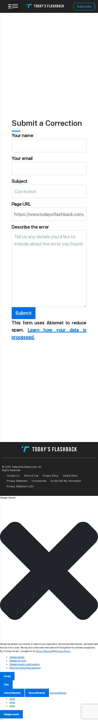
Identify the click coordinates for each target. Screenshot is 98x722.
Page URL (21, 204)
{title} (12, 698)
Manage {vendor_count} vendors (25, 664)
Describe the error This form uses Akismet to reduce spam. (49, 282)
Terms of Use (31, 475)
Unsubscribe (39, 480)
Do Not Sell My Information (65, 480)
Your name (22, 135)
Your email (22, 158)
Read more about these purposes (25, 667)
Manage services (18, 660)
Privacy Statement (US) (20, 486)
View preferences (12, 692)
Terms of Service (44, 651)
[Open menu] (15, 6)
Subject (19, 181)
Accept (7, 676)
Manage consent (11, 714)
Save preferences (37, 692)
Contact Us (13, 475)
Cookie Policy (70, 475)
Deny (6, 684)
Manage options (17, 657)
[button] (49, 570)
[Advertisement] (49, 62)
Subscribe (84, 6)
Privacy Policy (51, 475)
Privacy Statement (17, 480)
